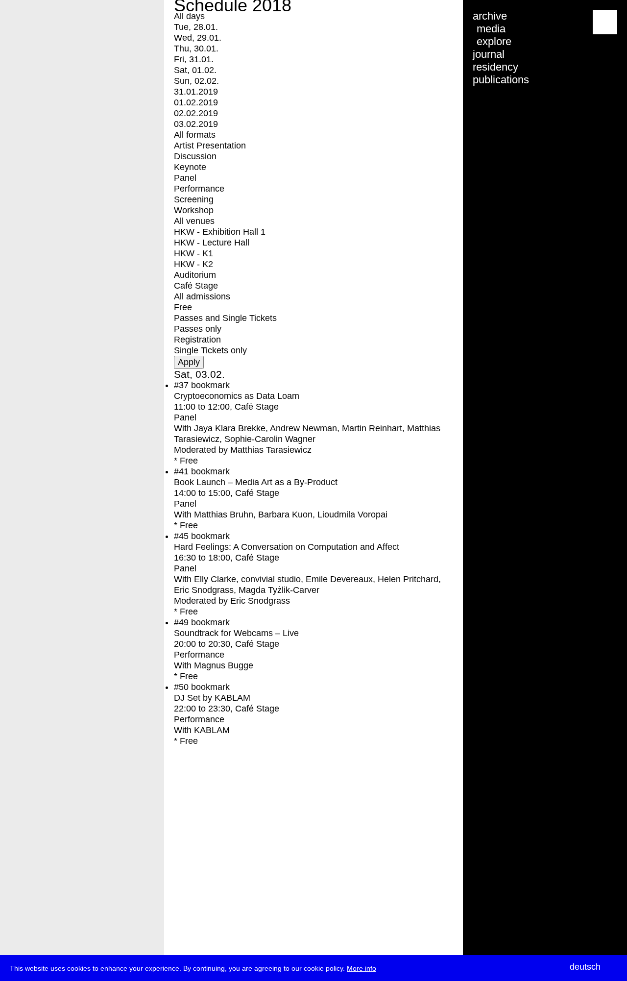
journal (489, 54)
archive (490, 16)
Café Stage (196, 286)
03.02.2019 (196, 124)
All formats (195, 135)
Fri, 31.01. (194, 59)
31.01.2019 (196, 92)
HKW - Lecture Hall (211, 242)
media (491, 29)
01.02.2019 (196, 102)
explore (494, 41)
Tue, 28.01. (196, 27)
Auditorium (195, 275)
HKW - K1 (193, 253)
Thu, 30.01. (196, 48)
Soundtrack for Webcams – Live (236, 633)
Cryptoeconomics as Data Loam (236, 396)
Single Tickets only (210, 350)
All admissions (202, 296)
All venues (194, 221)
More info (361, 968)
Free (183, 307)
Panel (185, 178)
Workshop (194, 210)
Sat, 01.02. (195, 70)
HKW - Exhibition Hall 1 (219, 232)
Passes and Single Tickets (225, 318)
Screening (194, 199)
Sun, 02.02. (196, 81)
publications (501, 80)
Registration (197, 339)
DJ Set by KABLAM (212, 698)
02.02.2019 (196, 113)
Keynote (190, 167)
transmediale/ (38, 23)
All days (189, 16)
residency (495, 67)
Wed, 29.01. (197, 38)
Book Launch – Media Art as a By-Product (256, 482)
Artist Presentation (210, 145)
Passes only (197, 329)
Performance (199, 189)
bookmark (210, 385)
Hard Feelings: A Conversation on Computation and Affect (286, 547)
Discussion (195, 156)
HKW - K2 (193, 264)
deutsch (585, 967)
